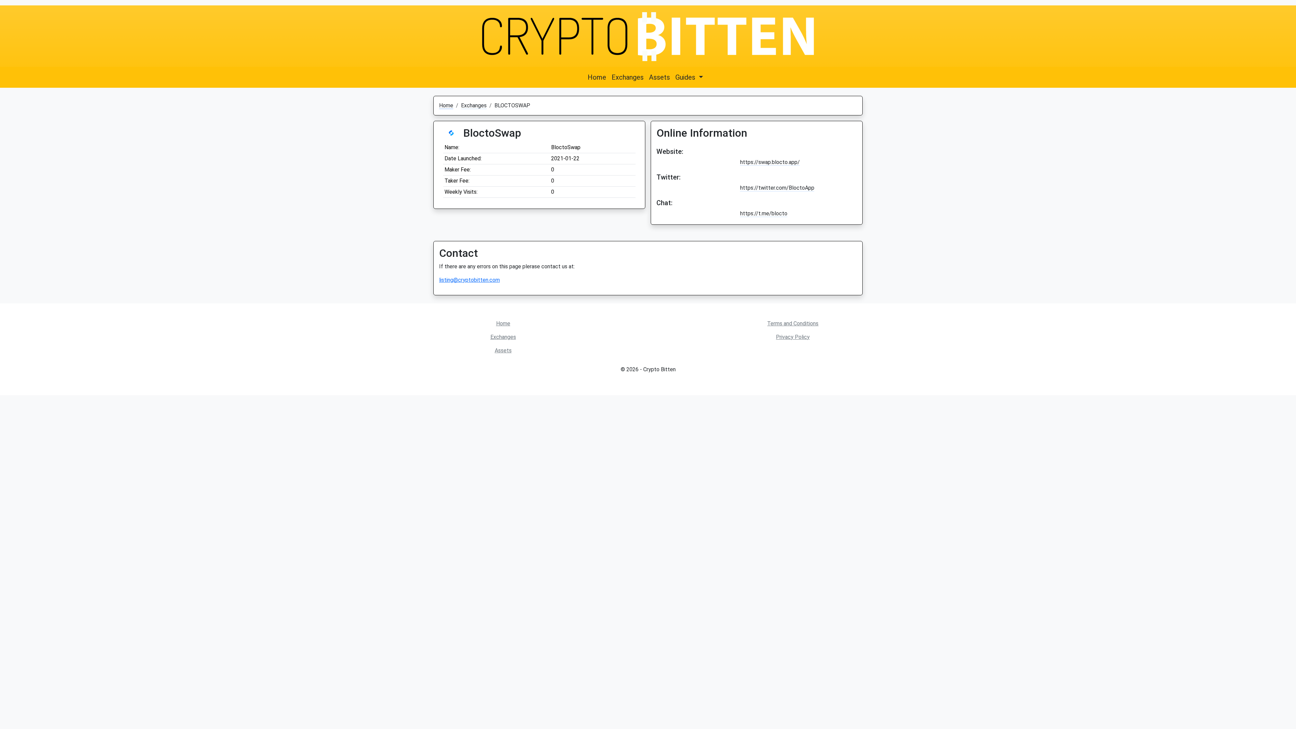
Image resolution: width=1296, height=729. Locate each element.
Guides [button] (686, 77)
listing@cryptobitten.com (469, 280)
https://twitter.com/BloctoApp (777, 188)
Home (597, 77)
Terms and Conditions (792, 323)
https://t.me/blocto (763, 213)
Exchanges (628, 77)
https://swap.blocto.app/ (770, 162)
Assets (659, 77)
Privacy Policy (793, 337)
